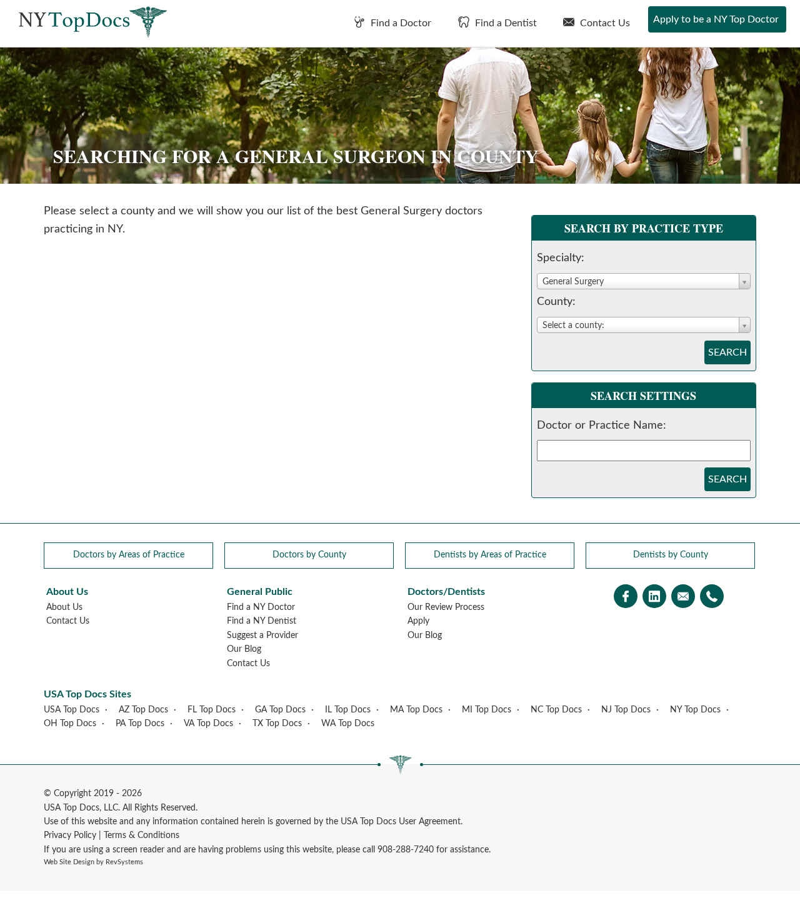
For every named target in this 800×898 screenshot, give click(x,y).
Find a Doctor (399, 23)
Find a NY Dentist (261, 621)
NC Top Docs (556, 710)
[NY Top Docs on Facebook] (626, 598)
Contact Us (604, 23)
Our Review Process (446, 607)
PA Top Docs (140, 723)
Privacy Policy (70, 835)
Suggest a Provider (262, 635)
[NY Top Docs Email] (683, 598)
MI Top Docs (486, 710)
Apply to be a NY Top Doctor (716, 19)
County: (556, 301)
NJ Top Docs (626, 710)
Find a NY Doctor (261, 607)
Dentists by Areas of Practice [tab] (490, 555)
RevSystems (124, 862)
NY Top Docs (695, 710)
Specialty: (560, 258)
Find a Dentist (504, 23)
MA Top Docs (416, 710)
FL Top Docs (212, 710)
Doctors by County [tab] (309, 555)
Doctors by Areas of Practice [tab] (128, 555)
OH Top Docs (70, 723)
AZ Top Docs (143, 710)
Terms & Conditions (141, 835)
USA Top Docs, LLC (81, 808)
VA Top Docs (208, 723)
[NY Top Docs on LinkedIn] (654, 598)
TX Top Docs (277, 723)
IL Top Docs (348, 710)
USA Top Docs (71, 710)
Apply (418, 621)
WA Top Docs (347, 723)
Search (727, 352)
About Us (64, 607)
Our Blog (244, 649)
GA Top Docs (280, 710)
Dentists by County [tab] (670, 555)
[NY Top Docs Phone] (712, 598)
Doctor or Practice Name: (601, 425)
